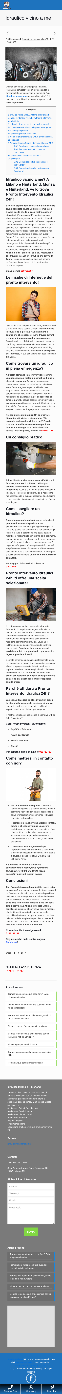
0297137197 (27, 271)
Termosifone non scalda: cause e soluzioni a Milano (29, 1053)
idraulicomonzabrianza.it (19, 1144)
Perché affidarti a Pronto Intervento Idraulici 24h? (30, 143)
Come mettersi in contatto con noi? (24, 155)
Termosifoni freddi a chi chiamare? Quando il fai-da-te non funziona (29, 1017)
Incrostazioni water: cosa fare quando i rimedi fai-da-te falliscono (29, 1006)
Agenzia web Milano (24, 1362)
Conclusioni (14, 159)
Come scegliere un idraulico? (22, 134)
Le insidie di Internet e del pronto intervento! (28, 124)
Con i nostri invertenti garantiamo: (31, 146)
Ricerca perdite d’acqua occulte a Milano (27, 1026)
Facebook (11, 942)
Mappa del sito (22, 1365)
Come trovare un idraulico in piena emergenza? (30, 127)
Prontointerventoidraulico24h (35, 39)
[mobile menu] (57, 5)
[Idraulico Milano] (6, 5)
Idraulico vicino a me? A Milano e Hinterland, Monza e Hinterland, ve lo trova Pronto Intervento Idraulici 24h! (30, 118)
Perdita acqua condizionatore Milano (25, 1063)
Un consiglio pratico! (18, 130)
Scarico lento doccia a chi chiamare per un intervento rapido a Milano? (28, 1035)
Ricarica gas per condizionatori (22, 1044)
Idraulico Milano (15, 1359)
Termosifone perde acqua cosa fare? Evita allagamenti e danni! (28, 995)
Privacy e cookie (39, 1365)
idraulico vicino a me (17, 96)
